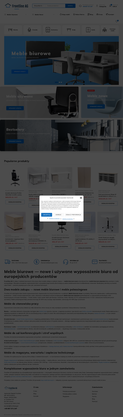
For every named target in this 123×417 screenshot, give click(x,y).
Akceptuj (46, 214)
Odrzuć (58, 214)
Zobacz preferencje (73, 214)
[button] (81, 198)
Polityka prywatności (54, 218)
